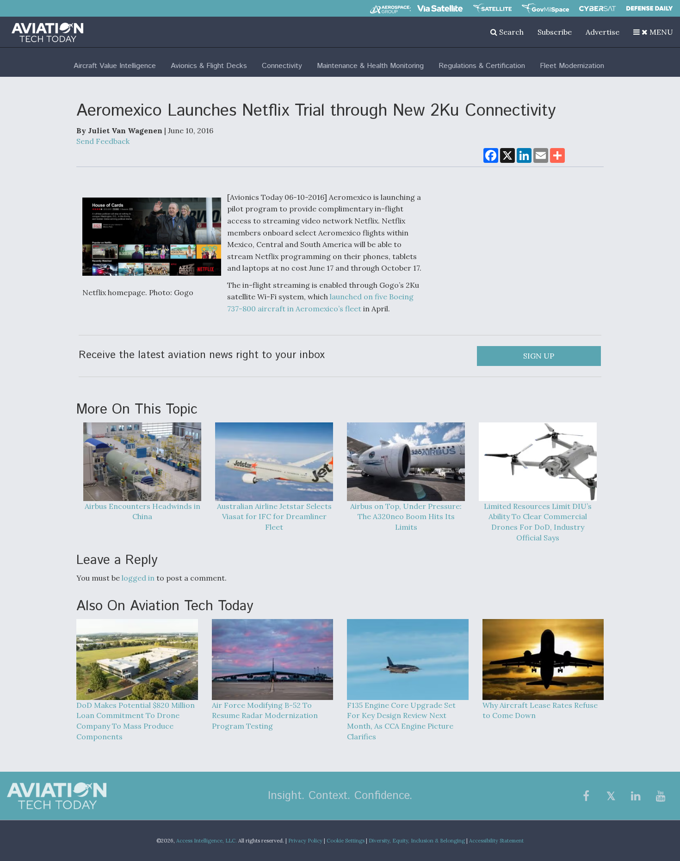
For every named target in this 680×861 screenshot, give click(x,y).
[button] (653, 32)
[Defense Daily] (649, 8)
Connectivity (282, 66)
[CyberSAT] (597, 8)
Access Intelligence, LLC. (206, 840)
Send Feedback (103, 141)
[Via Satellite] (440, 8)
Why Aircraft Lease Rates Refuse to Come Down (540, 710)
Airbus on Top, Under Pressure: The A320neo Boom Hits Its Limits (406, 517)
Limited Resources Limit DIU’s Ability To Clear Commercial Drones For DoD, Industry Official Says (538, 522)
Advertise (602, 32)
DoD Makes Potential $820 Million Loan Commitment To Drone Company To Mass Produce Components (135, 721)
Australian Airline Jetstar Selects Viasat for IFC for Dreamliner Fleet (274, 517)
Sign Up (538, 355)
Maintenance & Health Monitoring (370, 66)
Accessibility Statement (496, 840)
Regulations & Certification (482, 66)
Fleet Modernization (572, 66)
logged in (138, 577)
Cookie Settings (346, 840)
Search (510, 32)
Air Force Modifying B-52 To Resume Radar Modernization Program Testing (265, 715)
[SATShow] (492, 8)
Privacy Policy (305, 840)
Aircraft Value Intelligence (115, 66)
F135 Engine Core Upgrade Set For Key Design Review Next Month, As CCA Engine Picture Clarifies (401, 721)
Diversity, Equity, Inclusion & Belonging (417, 840)
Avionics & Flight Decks (209, 66)
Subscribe (555, 32)
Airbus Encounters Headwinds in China (142, 511)
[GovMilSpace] (545, 8)
